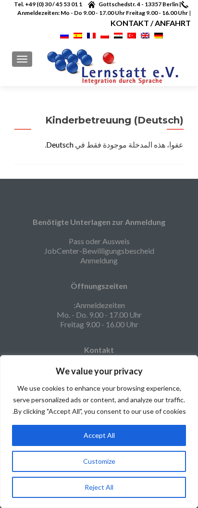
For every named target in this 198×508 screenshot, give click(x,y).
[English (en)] (145, 34)
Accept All (99, 435)
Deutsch (60, 144)
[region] (99, 431)
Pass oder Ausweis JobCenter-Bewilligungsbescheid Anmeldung (99, 250)
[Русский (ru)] (64, 34)
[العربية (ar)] (118, 34)
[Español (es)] (78, 34)
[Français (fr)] (91, 34)
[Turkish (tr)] (131, 34)
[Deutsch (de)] (158, 34)
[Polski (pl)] (104, 34)
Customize (99, 461)
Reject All (99, 487)
